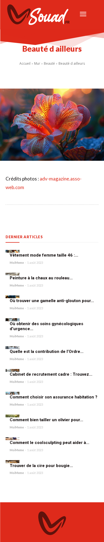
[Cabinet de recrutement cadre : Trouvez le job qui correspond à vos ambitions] (12, 370)
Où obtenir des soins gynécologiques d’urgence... (46, 326)
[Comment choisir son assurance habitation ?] (12, 393)
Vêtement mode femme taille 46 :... (44, 255)
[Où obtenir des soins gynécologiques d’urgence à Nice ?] (12, 319)
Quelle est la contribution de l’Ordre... (46, 351)
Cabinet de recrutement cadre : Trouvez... (51, 374)
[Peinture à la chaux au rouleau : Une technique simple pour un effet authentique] (12, 274)
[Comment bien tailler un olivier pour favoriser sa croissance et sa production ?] (12, 416)
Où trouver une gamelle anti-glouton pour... (52, 300)
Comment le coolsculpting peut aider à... (49, 442)
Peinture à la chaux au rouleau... (41, 277)
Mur (37, 63)
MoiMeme (17, 262)
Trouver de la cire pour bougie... (41, 465)
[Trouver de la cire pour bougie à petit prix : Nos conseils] (12, 461)
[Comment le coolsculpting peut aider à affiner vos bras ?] (12, 438)
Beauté (49, 63)
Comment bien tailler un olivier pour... (46, 419)
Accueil (25, 63)
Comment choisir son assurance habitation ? (53, 397)
